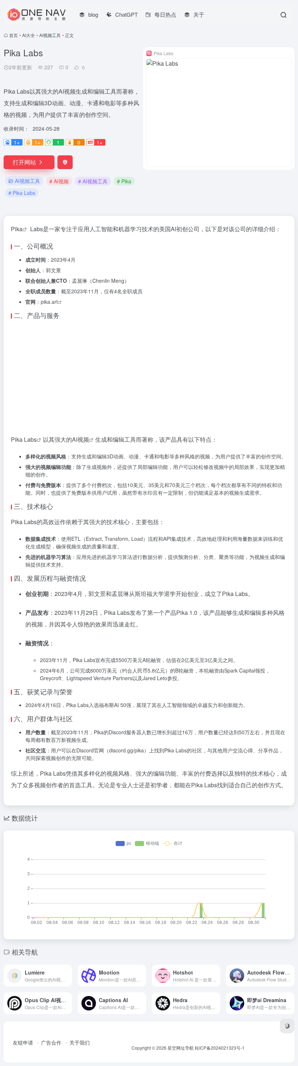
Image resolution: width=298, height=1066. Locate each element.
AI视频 (80, 439)
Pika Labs (24, 439)
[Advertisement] (149, 375)
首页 (13, 35)
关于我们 (79, 1042)
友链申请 (23, 1042)
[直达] (68, 975)
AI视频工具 (50, 35)
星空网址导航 (181, 1048)
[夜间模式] (287, 1026)
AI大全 (28, 35)
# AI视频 (59, 181)
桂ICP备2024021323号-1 (220, 1048)
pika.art (49, 301)
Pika (17, 229)
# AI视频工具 (93, 181)
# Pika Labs (21, 192)
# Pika (124, 181)
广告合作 (51, 1042)
